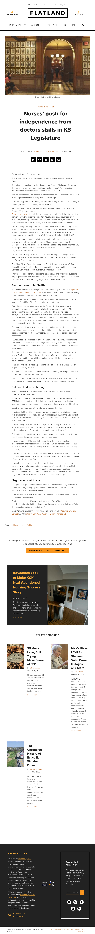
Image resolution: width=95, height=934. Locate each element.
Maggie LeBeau (36, 769)
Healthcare (14, 525)
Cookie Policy (75, 929)
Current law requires (20, 214)
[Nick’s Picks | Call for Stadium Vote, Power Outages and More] (59, 656)
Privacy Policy (66, 929)
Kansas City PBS (24, 858)
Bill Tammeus (35, 668)
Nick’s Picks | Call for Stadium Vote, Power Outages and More (79, 658)
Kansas (23, 525)
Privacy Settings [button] (56, 929)
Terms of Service (81, 930)
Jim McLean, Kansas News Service (46, 151)
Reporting (15, 25)
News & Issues (46, 106)
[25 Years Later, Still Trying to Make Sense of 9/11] (15, 656)
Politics (30, 525)
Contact (51, 25)
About (35, 25)
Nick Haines (78, 671)
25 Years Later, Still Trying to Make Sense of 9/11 (35, 656)
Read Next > (18, 617)
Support (69, 25)
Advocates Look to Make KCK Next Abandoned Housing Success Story (26, 582)
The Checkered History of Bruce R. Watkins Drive (34, 756)
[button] (25, 25)
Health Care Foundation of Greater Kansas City (46, 514)
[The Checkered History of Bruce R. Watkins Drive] (15, 754)
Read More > (32, 694)
